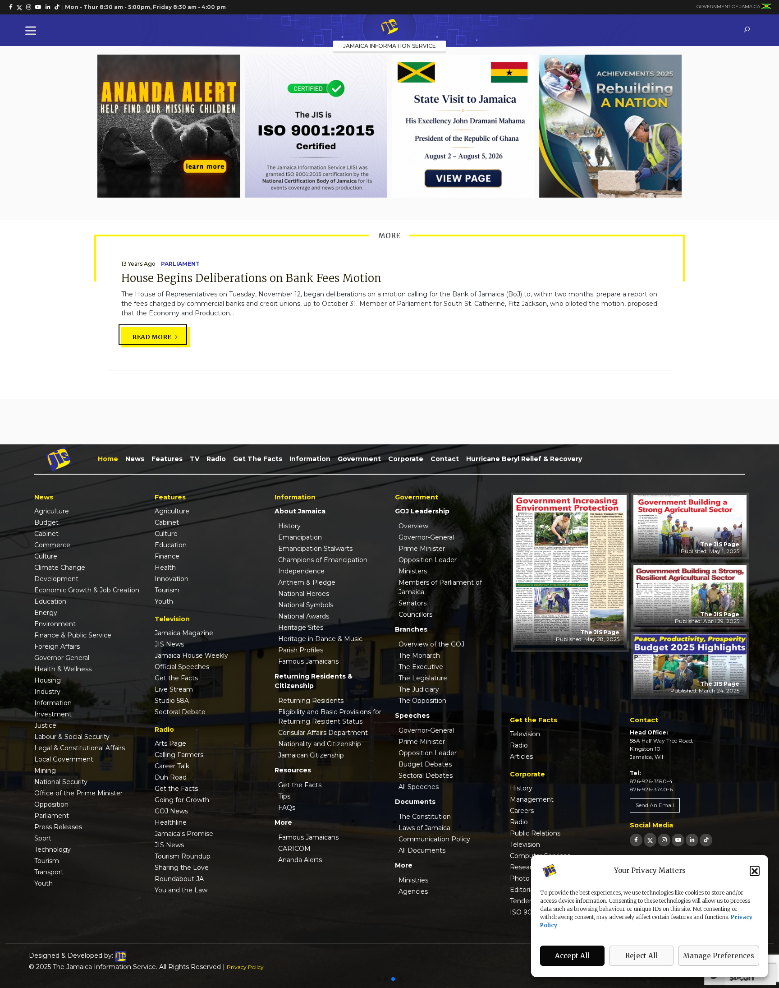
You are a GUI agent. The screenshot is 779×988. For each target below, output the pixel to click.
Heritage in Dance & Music (320, 639)
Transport (49, 872)
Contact (445, 459)
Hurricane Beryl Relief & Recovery (524, 459)
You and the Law (181, 890)
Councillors (415, 614)
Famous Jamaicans (308, 661)
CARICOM (294, 849)
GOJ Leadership (422, 511)
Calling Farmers (179, 755)
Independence (301, 571)
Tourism (46, 861)
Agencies (413, 891)
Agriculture (51, 511)
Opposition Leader (428, 560)
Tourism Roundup (183, 856)
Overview (413, 526)
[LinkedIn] (692, 839)
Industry (47, 692)
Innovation (171, 579)
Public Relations (535, 833)
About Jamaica (300, 511)
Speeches (412, 715)
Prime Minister (422, 549)
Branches (411, 629)
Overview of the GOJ (431, 644)
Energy (45, 613)
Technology (52, 849)
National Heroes (303, 594)
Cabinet (46, 534)
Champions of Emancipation (322, 560)
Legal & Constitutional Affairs (79, 748)
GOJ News (171, 811)
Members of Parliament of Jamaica (440, 587)
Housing (47, 680)
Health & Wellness (63, 669)
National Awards (303, 616)
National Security (60, 782)
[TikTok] (706, 839)
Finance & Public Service (72, 635)
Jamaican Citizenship (311, 755)
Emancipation (300, 537)
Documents (415, 802)
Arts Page (170, 743)
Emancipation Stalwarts (315, 549)
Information (309, 459)
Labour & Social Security (72, 737)
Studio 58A (172, 701)
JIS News (169, 644)
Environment (55, 624)
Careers (522, 811)
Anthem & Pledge (306, 582)
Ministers (413, 571)
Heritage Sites (300, 627)
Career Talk (172, 766)
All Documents (422, 850)
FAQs (286, 807)
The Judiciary (419, 689)
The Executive (421, 667)
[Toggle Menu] (32, 30)
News (134, 459)
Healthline (171, 822)
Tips (284, 796)
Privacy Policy (245, 967)
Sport (42, 838)
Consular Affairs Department (323, 733)
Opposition (51, 804)
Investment (53, 714)
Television (525, 734)
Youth (43, 883)
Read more (152, 337)
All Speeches (419, 787)
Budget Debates (425, 764)
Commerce (52, 545)
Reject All (641, 955)
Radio (216, 459)
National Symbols (305, 605)
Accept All (572, 955)
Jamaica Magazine (184, 633)
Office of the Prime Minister (78, 793)
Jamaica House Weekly (191, 655)
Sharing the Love (182, 867)
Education (50, 601)
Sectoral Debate (180, 712)
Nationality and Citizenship (319, 744)
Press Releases (58, 827)
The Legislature (423, 678)
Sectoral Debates (426, 775)
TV (194, 459)
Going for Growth (182, 800)
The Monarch (419, 655)
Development (56, 579)
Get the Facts (257, 459)
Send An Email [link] (655, 805)
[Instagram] (664, 839)
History (289, 526)
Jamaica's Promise (184, 834)
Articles (521, 757)
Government (359, 459)
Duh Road (171, 777)
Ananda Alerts (300, 860)
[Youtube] (678, 839)
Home (108, 459)
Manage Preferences (718, 955)
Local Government (63, 759)
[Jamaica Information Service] (389, 27)
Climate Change (59, 567)
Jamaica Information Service (389, 45)
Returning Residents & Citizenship (314, 681)
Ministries (413, 880)
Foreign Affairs (57, 646)
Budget (46, 522)
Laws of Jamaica (424, 828)
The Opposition (422, 701)
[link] (11, 7)
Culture (45, 556)
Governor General (61, 658)
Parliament (180, 263)
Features (167, 459)
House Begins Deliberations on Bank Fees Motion (251, 278)
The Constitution (425, 817)
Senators (412, 603)
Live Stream (174, 689)
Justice (45, 725)
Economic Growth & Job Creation (86, 590)
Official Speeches (182, 667)
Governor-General (426, 537)
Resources (293, 770)
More (283, 822)
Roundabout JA (179, 879)
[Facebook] (636, 839)
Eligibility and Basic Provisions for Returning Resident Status (329, 716)
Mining (45, 770)
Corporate (405, 459)
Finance (167, 556)
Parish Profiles (300, 650)
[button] (754, 870)
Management (532, 799)
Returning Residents (311, 701)
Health (165, 567)
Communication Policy (434, 839)
